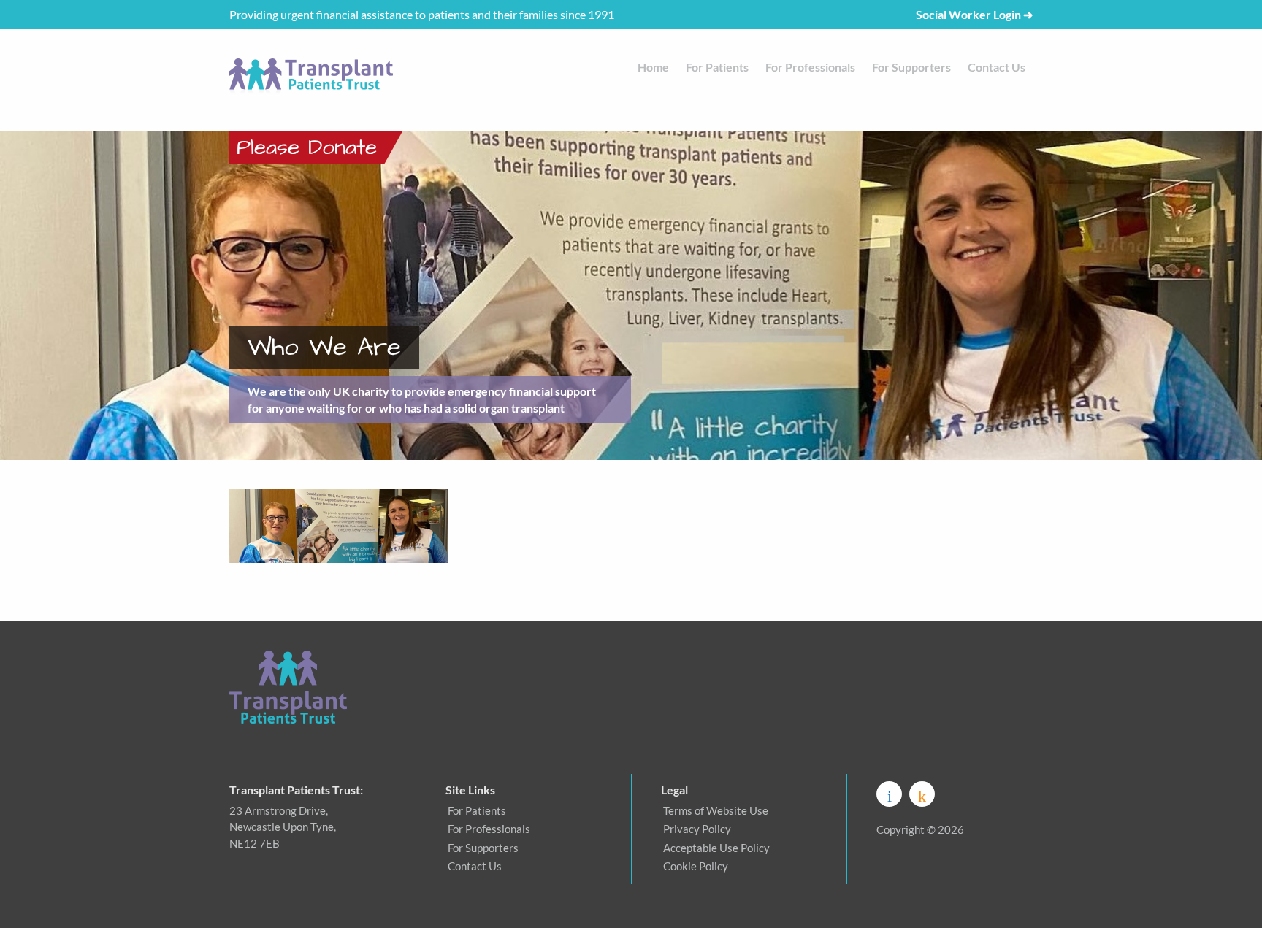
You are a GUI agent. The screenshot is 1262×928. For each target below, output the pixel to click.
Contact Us (996, 67)
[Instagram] (922, 794)
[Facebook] (889, 794)
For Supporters (911, 67)
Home (653, 67)
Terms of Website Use (715, 810)
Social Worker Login (974, 14)
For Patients (717, 67)
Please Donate (307, 147)
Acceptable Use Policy (716, 847)
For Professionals (810, 67)
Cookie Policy (695, 866)
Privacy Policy (697, 828)
